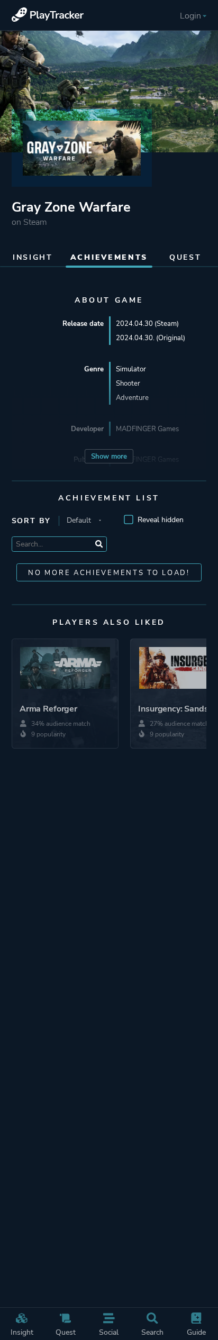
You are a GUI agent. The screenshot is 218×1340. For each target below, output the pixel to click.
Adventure (132, 397)
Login (190, 16)
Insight (22, 1332)
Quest (66, 1332)
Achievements (109, 257)
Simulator (131, 368)
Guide (196, 1332)
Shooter (128, 383)
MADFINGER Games (147, 428)
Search (152, 1332)
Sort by (31, 521)
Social (109, 1332)
